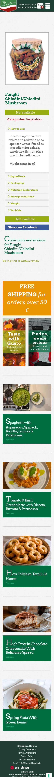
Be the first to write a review (21, 261)
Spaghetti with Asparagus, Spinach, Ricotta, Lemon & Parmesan (22, 428)
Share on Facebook (23, 227)
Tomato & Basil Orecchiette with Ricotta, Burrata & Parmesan (25, 504)
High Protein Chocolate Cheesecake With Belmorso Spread (26, 648)
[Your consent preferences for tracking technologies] (49, 776)
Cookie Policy (27, 756)
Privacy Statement (27, 749)
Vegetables (34, 119)
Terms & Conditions (27, 752)
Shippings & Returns (27, 745)
